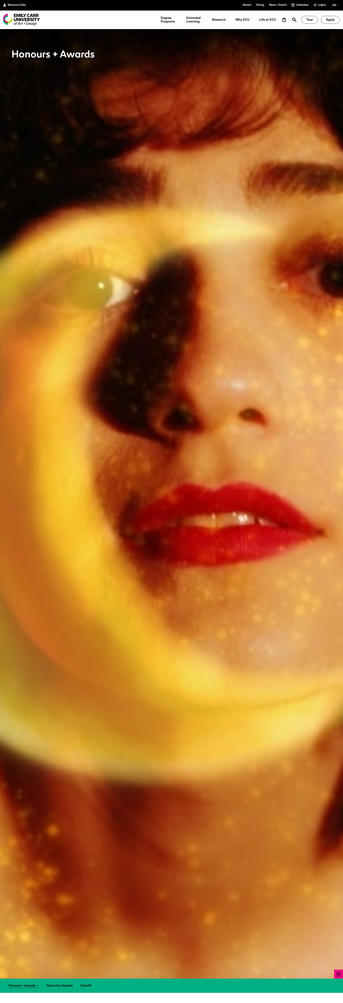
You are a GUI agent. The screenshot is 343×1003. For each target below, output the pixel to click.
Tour (309, 20)
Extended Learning (193, 19)
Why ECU (242, 20)
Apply (330, 20)
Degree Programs (168, 19)
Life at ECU (267, 20)
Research (219, 20)
